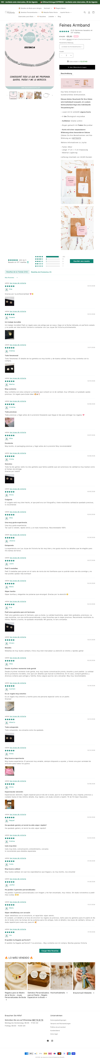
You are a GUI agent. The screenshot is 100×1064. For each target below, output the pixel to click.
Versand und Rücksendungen (60, 1023)
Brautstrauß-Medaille (82, 993)
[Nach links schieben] (7, 95)
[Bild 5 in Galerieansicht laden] (46, 95)
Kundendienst (55, 1030)
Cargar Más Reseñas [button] (50, 951)
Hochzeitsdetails (58, 993)
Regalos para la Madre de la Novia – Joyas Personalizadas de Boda (15, 995)
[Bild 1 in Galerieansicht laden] (13, 95)
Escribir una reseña (82, 261)
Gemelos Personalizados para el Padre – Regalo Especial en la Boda (38, 995)
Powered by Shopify (58, 1057)
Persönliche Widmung (66, 42)
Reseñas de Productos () (41, 272)
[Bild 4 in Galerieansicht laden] (38, 95)
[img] (18, 260)
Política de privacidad (58, 1027)
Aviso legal (54, 1034)
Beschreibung (66, 73)
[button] (48, 8)
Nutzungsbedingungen (58, 1020)
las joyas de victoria (18, 283)
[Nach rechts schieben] (52, 95)
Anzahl (61, 51)
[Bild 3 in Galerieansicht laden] (29, 95)
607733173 (76, 138)
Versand (69, 39)
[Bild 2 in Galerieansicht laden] (21, 95)
